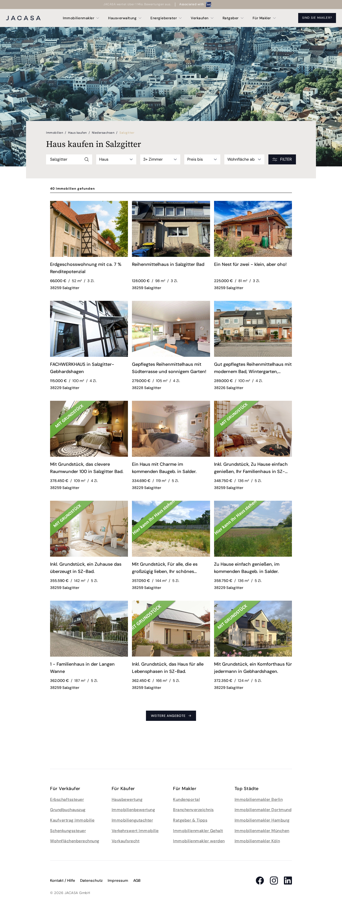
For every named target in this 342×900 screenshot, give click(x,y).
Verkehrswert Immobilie (135, 830)
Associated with (191, 4)
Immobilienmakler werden (199, 841)
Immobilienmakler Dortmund (263, 809)
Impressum (118, 880)
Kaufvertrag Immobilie (72, 820)
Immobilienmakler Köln (257, 841)
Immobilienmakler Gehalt (198, 830)
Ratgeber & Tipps (190, 820)
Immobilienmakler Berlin (259, 799)
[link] (89, 269)
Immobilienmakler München (262, 830)
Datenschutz (91, 880)
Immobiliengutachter (132, 820)
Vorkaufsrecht (126, 841)
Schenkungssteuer (68, 830)
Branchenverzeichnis (193, 809)
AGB (136, 880)
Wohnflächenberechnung (74, 841)
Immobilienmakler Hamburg (262, 820)
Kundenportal (186, 799)
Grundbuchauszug (68, 809)
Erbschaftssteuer (67, 799)
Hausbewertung (127, 799)
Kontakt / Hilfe (62, 880)
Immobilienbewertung (133, 809)
